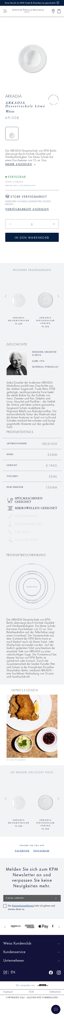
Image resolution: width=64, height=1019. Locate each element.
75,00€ (19, 323)
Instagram (41, 850)
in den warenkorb (32, 237)
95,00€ (45, 326)
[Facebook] (51, 973)
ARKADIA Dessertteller (18, 319)
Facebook (22, 850)
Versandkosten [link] (29, 185)
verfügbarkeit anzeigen (27, 209)
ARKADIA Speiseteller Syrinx (45, 320)
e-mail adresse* (15, 898)
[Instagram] (59, 973)
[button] (53, 11)
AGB (31, 991)
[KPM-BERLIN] (26, 11)
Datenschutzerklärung (23, 906)
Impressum (8, 991)
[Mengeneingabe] (32, 224)
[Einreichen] (56, 898)
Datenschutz (55, 991)
